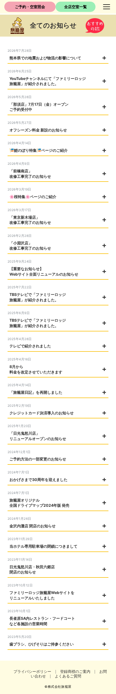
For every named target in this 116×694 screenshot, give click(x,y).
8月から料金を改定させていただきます (35, 369)
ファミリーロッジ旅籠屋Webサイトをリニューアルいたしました (41, 595)
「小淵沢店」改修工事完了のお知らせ (30, 246)
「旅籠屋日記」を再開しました (35, 392)
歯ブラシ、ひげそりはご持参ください (41, 644)
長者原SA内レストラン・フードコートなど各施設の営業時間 (42, 621)
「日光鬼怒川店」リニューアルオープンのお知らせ (37, 436)
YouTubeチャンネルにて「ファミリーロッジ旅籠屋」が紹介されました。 (47, 81)
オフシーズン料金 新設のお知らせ (38, 130)
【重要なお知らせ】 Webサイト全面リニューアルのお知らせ (43, 271)
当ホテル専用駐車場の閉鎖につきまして (43, 546)
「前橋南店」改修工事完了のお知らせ (30, 174)
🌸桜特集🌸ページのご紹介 (32, 196)
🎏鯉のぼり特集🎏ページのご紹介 (38, 150)
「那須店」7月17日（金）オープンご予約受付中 (39, 107)
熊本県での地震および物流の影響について (45, 58)
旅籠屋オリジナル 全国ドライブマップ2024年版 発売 (39, 503)
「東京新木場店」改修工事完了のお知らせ (30, 220)
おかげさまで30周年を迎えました (38, 479)
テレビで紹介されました (30, 346)
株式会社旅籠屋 (59, 687)
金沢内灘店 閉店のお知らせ (32, 526)
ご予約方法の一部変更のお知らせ (37, 459)
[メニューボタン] (106, 7)
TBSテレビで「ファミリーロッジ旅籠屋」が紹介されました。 (37, 297)
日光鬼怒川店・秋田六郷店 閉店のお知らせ (32, 569)
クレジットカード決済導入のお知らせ (41, 413)
